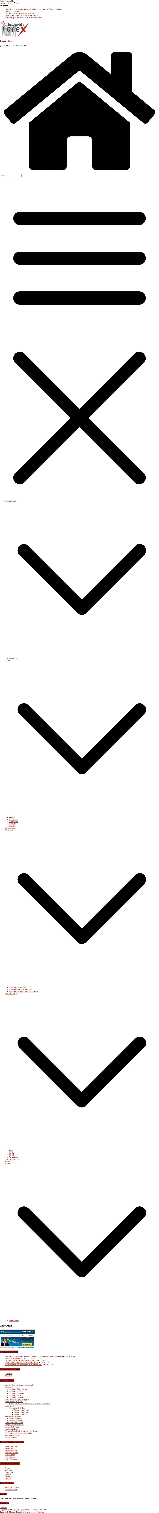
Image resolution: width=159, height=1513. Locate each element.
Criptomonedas (10, 501)
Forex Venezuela (11, 1459)
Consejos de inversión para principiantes (19, 1385)
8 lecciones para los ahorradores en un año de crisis (23, 18)
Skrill (11, 1151)
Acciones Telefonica (16, 1397)
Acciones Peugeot (16, 1395)
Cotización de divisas (17, 1408)
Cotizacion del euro (21, 1412)
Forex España (10, 1455)
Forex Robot (14, 1321)
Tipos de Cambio (11, 1490)
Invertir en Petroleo (16, 1421)
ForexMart (8, 1476)
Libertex (12, 826)
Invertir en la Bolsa (12, 1488)
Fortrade (12, 824)
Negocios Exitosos (11, 1429)
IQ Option (13, 820)
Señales (7, 1161)
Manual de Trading (12, 1427)
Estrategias (9, 830)
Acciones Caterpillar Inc (18, 1389)
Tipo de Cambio (11, 1437)
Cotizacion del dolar (21, 1410)
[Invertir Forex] (79, 173)
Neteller (12, 1155)
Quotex (12, 817)
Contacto (3, 1508)
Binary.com (13, 822)
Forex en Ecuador (11, 1453)
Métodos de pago (11, 994)
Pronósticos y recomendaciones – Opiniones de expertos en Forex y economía (33, 9)
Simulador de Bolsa (12, 1435)
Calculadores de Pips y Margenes (17, 1400)
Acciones (8, 1387)
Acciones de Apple (16, 1391)
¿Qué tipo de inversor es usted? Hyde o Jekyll (21, 15)
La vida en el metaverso (13, 11)
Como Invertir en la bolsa (14, 1402)
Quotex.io (8, 1374)
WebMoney (13, 1157)
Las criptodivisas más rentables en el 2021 (20, 13)
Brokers (7, 660)
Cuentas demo (10, 828)
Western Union (14, 1159)
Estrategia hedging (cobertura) (20, 989)
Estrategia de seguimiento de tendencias (23, 991)
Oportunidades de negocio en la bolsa (18, 1433)
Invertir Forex (7, 41)
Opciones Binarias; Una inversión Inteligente (21, 1431)
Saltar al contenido (7, 1)
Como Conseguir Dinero (14, 1423)
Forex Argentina (11, 1446)
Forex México (10, 1457)
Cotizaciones (9, 1406)
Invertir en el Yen (15, 1418)
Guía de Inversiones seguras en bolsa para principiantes (29, 1404)
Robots (7, 1163)
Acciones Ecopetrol (16, 1393)
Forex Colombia (11, 1451)
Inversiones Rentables (13, 1416)
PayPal (11, 1153)
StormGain (13, 658)
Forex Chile (9, 1448)
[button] (82, 656)
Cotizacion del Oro (21, 1414)
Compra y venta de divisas (14, 1425)
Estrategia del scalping (17, 987)
